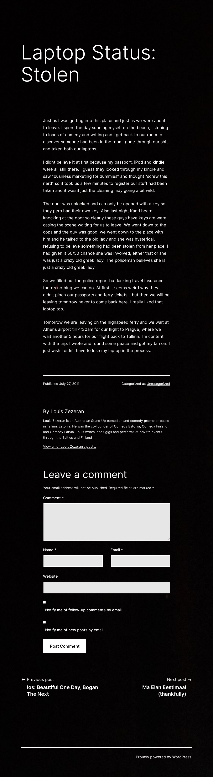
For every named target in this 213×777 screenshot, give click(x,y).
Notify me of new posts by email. (74, 630)
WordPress (181, 757)
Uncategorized (158, 384)
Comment (53, 498)
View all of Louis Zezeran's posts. (69, 446)
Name (49, 550)
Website (50, 576)
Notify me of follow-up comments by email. (84, 610)
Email (116, 550)
